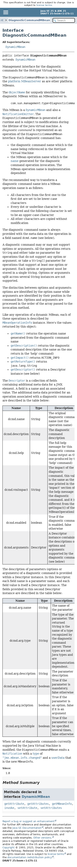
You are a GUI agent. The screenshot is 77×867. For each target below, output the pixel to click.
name (14, 161)
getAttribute (14, 803)
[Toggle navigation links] (5, 12)
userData (57, 757)
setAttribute (27, 807)
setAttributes (51, 807)
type (36, 753)
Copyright (8, 847)
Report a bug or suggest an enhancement (28, 821)
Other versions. (42, 837)
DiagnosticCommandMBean (29, 20)
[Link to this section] (42, 782)
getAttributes (38, 803)
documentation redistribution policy (29, 857)
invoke (9, 807)
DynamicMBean (15, 47)
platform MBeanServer (24, 81)
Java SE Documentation (26, 827)
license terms (44, 5)
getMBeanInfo (62, 803)
